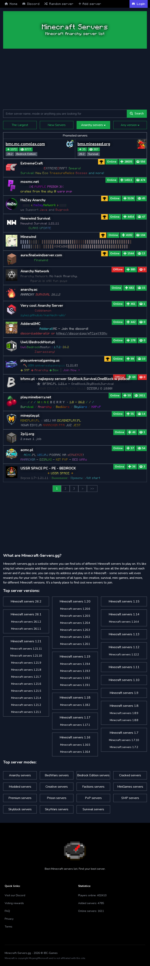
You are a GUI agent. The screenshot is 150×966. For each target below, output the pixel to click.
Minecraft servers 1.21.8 (26, 670)
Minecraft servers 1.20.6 (75, 609)
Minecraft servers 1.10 (124, 680)
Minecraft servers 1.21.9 (26, 663)
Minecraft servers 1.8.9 (124, 713)
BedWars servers (57, 775)
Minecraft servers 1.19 (75, 656)
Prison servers (56, 798)
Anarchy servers (92, 125)
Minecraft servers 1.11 (124, 667)
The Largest (20, 125)
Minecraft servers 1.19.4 (75, 664)
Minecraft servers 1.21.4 (26, 698)
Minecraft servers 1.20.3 (75, 630)
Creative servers (57, 787)
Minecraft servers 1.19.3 (75, 671)
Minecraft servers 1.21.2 (26, 705)
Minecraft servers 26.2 (26, 601)
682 (131, 288)
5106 (131, 198)
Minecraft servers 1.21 (26, 641)
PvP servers (93, 798)
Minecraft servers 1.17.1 (75, 725)
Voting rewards (14, 903)
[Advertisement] (75, 79)
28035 (128, 162)
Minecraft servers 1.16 (75, 737)
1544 (131, 253)
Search (139, 113)
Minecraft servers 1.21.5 (26, 691)
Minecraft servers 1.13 (124, 634)
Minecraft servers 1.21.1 (26, 712)
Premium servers (19, 798)
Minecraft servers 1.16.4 (75, 752)
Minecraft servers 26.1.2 (26, 622)
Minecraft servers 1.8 (124, 706)
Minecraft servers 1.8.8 (124, 720)
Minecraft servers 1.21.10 (26, 656)
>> (92, 488)
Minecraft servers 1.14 (124, 614)
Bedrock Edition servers (93, 775)
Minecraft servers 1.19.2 (75, 678)
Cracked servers (130, 775)
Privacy (9, 919)
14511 (128, 180)
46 (133, 432)
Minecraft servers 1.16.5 (75, 745)
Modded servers (20, 787)
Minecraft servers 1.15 (124, 601)
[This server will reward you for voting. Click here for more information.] (104, 198)
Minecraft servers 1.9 (124, 693)
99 (132, 359)
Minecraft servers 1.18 (75, 697)
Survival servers (93, 809)
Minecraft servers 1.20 (75, 601)
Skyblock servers (20, 809)
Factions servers (93, 787)
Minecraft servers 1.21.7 (26, 677)
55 (132, 414)
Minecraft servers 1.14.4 (124, 622)
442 (133, 322)
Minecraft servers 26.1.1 (26, 629)
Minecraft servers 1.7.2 (124, 747)
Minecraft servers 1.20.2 (75, 637)
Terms (8, 926)
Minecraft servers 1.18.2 (75, 705)
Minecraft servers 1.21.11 (26, 649)
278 (133, 340)
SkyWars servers (56, 809)
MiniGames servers (130, 787)
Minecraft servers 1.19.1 (75, 685)
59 (129, 395)
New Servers (57, 125)
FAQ (7, 911)
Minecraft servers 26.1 (26, 614)
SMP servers (130, 798)
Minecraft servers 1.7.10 (124, 740)
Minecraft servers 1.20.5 (75, 616)
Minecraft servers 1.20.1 (75, 644)
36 (133, 466)
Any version (129, 125)
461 (133, 304)
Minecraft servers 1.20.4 (75, 623)
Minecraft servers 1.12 (124, 647)
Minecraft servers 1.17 (75, 717)
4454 (131, 217)
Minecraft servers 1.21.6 (26, 684)
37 (132, 448)
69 (133, 377)
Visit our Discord (15, 895)
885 (133, 269)
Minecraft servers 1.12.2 (124, 654)
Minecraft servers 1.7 (124, 733)
